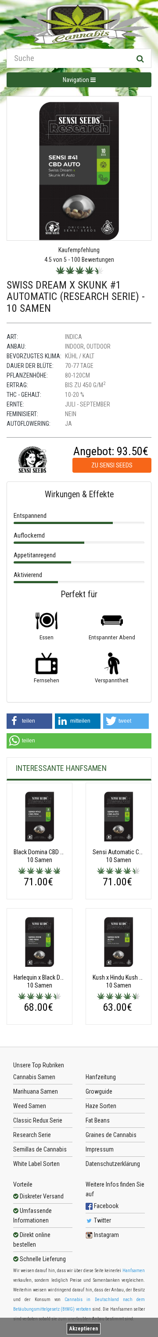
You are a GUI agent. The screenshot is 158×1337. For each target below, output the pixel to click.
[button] (29, 721)
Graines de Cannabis (111, 1134)
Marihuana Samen (35, 1091)
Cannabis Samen (34, 1076)
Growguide (99, 1091)
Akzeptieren (83, 1329)
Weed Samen (29, 1105)
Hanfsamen (133, 1270)
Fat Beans (98, 1120)
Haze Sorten (101, 1105)
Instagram (106, 1234)
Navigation (76, 79)
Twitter (102, 1220)
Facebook (105, 1205)
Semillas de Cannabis (40, 1149)
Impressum (100, 1149)
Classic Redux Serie (37, 1120)
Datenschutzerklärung (113, 1163)
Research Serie (32, 1134)
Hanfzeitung (101, 1076)
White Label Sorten (36, 1163)
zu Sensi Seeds (112, 465)
